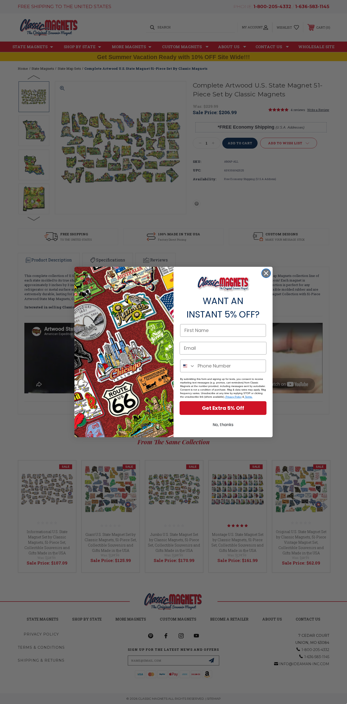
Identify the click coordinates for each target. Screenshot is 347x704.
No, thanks (223, 425)
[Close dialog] (266, 273)
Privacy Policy (233, 396)
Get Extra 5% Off (223, 408)
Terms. (248, 396)
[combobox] (187, 366)
